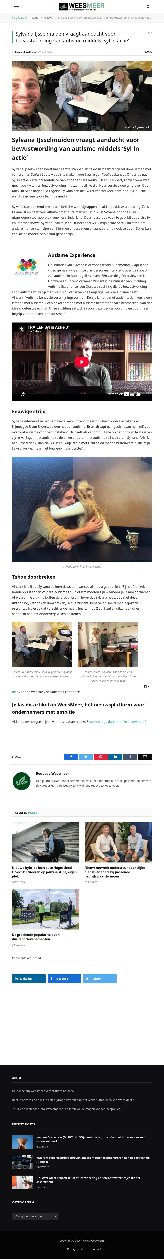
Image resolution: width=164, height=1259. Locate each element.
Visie (83, 1249)
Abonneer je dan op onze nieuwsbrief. (117, 721)
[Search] (148, 6)
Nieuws (148, 51)
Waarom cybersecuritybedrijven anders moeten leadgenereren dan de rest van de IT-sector (93, 1160)
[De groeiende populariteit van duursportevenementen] (45, 909)
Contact (96, 1249)
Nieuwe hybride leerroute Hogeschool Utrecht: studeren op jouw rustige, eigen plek (44, 872)
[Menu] (16, 6)
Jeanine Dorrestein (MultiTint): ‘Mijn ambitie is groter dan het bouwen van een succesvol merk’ (90, 1139)
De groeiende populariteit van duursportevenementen (36, 937)
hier (15, 692)
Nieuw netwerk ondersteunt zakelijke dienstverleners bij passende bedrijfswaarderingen (115, 872)
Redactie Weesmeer (26, 51)
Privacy (71, 1249)
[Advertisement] (82, 1020)
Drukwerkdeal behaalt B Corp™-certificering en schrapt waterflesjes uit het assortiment (88, 1180)
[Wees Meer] (82, 6)
